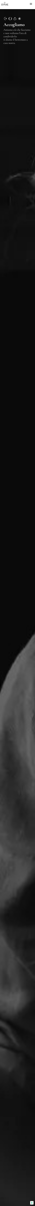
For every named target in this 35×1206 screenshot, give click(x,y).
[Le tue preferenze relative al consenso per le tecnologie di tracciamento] (32, 1203)
